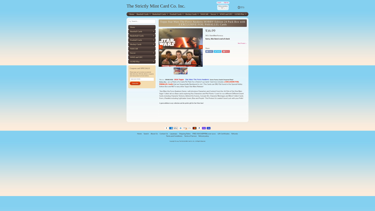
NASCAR (204, 14)
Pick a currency (223, 6)
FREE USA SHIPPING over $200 (204, 134)
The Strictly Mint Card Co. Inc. (156, 5)
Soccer (214, 14)
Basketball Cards (160, 14)
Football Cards (177, 14)
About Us (154, 134)
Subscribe (135, 83)
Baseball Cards (144, 14)
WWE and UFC (226, 14)
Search (146, 134)
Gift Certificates (223, 134)
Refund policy (204, 136)
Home (131, 14)
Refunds (234, 134)
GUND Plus (241, 14)
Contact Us (164, 134)
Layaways (173, 134)
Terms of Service (190, 136)
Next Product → (242, 43)
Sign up (226, 2)
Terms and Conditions (174, 136)
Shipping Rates (185, 134)
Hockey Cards (192, 14)
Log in (219, 2)
